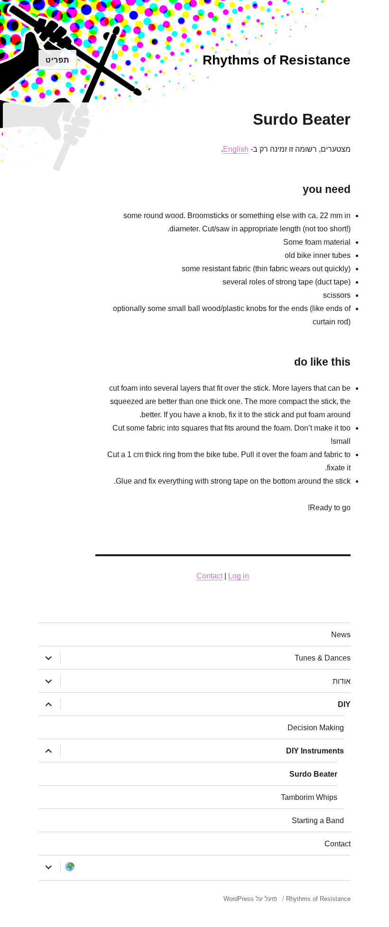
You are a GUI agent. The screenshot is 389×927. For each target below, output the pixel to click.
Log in (238, 576)
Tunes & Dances (323, 658)
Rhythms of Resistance (277, 60)
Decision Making (315, 728)
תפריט (57, 60)
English (236, 149)
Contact (209, 576)
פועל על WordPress (250, 898)
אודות (342, 681)
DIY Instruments (315, 751)
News (341, 635)
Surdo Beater (313, 774)
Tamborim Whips (309, 797)
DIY (344, 704)
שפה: (69, 867)
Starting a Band (318, 821)
